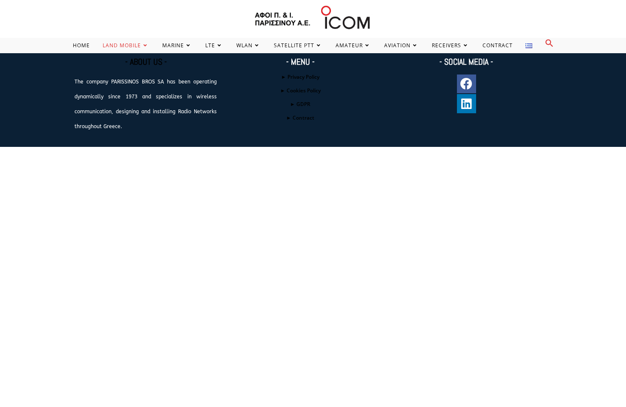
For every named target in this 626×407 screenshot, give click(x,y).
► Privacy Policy (300, 76)
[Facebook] (466, 84)
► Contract (300, 117)
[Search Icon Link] (549, 45)
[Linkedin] (466, 103)
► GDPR (300, 104)
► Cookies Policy (300, 90)
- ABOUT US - (146, 61)
